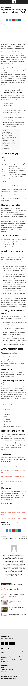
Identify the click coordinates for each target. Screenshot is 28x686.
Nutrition (3, 653)
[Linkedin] (19, 20)
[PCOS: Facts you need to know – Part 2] (4, 602)
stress (8, 524)
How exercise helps (8, 134)
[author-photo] (14, 551)
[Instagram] (6, 643)
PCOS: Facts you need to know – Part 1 (21, 539)
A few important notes (8, 140)
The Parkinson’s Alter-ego (7, 538)
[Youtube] (13, 643)
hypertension (19, 522)
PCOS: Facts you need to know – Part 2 (11, 659)
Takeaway (5, 145)
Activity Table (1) (7, 132)
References (6, 148)
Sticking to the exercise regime (11, 138)
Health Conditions (8, 7)
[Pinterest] (13, 20)
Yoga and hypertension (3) (9, 142)
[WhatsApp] (16, 20)
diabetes (14, 522)
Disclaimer (6, 147)
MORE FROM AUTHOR (17, 584)
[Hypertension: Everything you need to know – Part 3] (4, 615)
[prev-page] (2, 621)
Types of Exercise (7, 135)
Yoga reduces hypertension (8, 387)
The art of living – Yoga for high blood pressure (13, 518)
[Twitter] (10, 20)
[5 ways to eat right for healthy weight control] (4, 596)
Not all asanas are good (9, 143)
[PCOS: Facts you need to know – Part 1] (4, 609)
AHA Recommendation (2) (9, 137)
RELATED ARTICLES (6, 584)
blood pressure (8, 522)
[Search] (26, 2)
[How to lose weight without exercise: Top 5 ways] (4, 589)
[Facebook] (7, 20)
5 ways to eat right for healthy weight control (13, 656)
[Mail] (14, 578)
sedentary (4, 524)
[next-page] (4, 621)
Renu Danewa (5, 16)
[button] (2, 2)
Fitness (3, 7)
